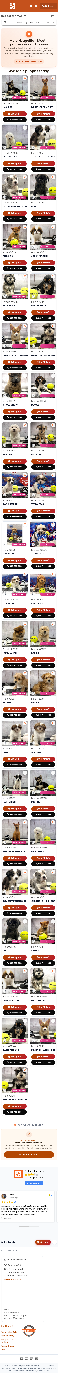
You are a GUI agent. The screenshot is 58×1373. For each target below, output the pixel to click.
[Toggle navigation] (4, 6)
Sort (49, 22)
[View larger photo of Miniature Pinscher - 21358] (53, 78)
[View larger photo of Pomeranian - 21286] (25, 624)
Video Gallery (7, 1335)
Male (37, 103)
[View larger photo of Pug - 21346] (53, 177)
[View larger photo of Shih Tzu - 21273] (25, 723)
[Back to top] (54, 1242)
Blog (3, 1349)
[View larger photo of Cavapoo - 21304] (25, 574)
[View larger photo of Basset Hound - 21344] (53, 276)
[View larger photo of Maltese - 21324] (25, 425)
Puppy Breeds (7, 1346)
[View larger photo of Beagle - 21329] (53, 375)
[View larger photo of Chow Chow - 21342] (25, 375)
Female (10, 103)
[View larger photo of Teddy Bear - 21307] (53, 475)
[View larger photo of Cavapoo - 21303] (25, 524)
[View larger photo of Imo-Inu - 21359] (25, 78)
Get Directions (13, 1279)
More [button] (54, 16)
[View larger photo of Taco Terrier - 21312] (25, 475)
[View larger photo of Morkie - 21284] (53, 673)
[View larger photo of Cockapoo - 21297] (53, 574)
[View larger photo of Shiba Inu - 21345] (25, 227)
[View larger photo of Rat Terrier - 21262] (25, 773)
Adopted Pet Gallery (7, 1341)
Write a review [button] (33, 1183)
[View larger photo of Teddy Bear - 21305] (53, 524)
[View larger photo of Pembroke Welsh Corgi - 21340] (25, 326)
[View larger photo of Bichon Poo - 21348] (25, 276)
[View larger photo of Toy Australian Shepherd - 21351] (53, 127)
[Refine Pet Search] (5, 22)
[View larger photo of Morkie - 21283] (25, 673)
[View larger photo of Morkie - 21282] (53, 624)
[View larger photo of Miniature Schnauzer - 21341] (53, 326)
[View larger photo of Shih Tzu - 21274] (53, 723)
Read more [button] (9, 1218)
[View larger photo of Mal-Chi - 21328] (53, 425)
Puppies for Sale (9, 1332)
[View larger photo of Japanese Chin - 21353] (53, 227)
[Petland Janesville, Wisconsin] (12, 6)
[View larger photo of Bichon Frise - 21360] (25, 127)
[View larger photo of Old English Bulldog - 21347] (25, 177)
